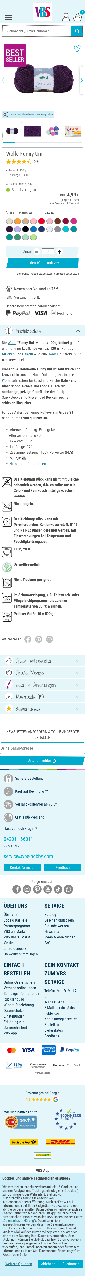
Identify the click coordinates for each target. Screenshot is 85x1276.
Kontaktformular (22, 867)
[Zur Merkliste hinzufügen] (77, 48)
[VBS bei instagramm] (27, 889)
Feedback (62, 867)
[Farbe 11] (41, 221)
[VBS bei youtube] (47, 889)
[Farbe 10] (73, 221)
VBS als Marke (15, 931)
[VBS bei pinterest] (37, 889)
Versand (74, 203)
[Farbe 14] (33, 229)
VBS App (10, 1033)
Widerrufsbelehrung (19, 1005)
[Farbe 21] (33, 237)
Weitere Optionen (18, 1264)
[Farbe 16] (9, 229)
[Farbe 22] (17, 229)
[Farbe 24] (65, 229)
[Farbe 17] (25, 229)
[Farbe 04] (25, 237)
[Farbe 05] (9, 221)
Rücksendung (14, 999)
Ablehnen (48, 1264)
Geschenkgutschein (59, 920)
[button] (7, 80)
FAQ (47, 943)
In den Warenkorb (39, 263)
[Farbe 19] (25, 221)
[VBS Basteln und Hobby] (42, 11)
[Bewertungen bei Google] (42, 1096)
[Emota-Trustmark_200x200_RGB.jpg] (67, 1119)
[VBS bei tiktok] (58, 889)
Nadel (53, 354)
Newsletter (52, 931)
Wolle (12, 343)
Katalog (50, 914)
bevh (21, 1112)
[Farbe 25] (41, 229)
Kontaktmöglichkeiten (61, 1019)
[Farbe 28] (33, 221)
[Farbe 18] (73, 229)
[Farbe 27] (17, 237)
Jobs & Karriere (15, 920)
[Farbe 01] (49, 229)
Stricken (8, 354)
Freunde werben (56, 926)
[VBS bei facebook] (16, 889)
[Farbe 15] (9, 237)
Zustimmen (71, 1264)
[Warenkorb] (77, 17)
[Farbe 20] (57, 221)
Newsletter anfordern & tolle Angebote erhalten (42, 735)
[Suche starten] (77, 31)
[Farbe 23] (65, 221)
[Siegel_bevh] (20, 1122)
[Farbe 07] (57, 229)
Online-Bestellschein (19, 982)
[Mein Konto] (66, 17)
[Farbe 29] (17, 221)
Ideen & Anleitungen (59, 937)
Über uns (10, 914)
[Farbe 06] (49, 221)
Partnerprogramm (17, 926)
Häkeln (27, 354)
